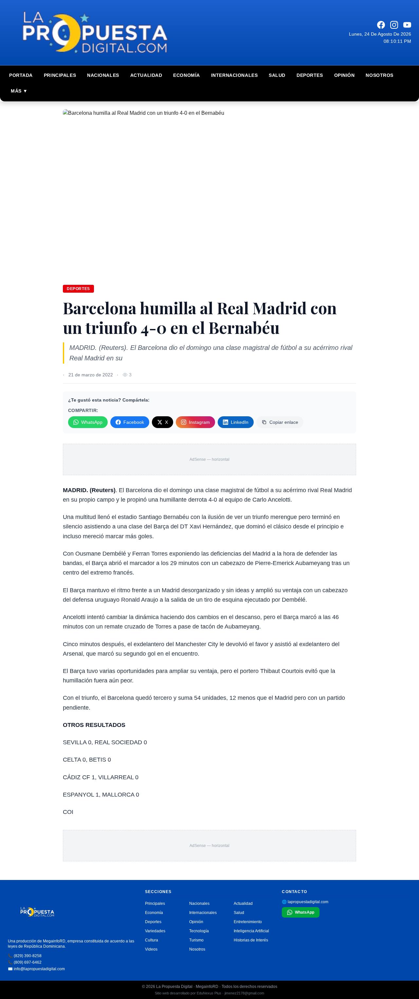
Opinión (344, 75)
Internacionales (234, 75)
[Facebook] (381, 25)
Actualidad (146, 75)
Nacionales (103, 75)
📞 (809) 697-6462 (25, 962)
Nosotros (379, 75)
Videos (151, 949)
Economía (186, 75)
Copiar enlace (283, 422)
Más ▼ (19, 91)
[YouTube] (407, 25)
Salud (277, 75)
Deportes (310, 75)
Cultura (151, 940)
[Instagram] (394, 25)
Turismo (196, 940)
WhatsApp (91, 422)
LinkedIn (239, 422)
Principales (60, 75)
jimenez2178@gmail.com (244, 993)
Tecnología (199, 931)
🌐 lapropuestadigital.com (305, 902)
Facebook (133, 422)
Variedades (155, 931)
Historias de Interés (251, 940)
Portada (21, 75)
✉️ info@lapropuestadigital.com (36, 969)
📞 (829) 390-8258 (25, 956)
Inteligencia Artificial (251, 931)
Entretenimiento (248, 922)
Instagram (199, 422)
